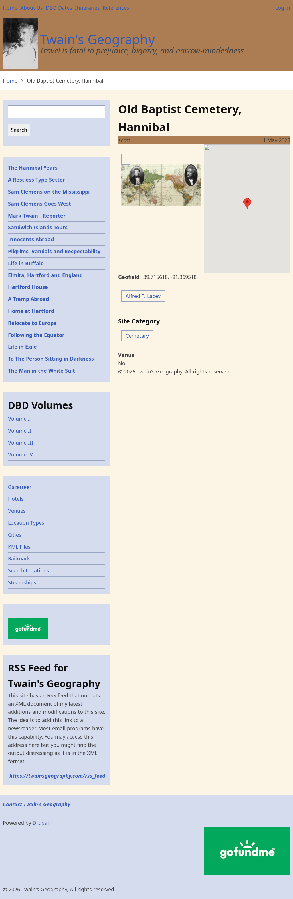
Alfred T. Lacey (143, 296)
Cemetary (137, 335)
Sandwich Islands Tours (38, 227)
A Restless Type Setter (36, 179)
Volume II (19, 430)
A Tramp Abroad (28, 298)
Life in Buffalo (26, 263)
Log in (282, 7)
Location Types (26, 522)
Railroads (19, 558)
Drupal (41, 822)
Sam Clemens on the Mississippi (49, 191)
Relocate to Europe (32, 322)
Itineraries (87, 7)
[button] (247, 203)
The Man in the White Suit (41, 370)
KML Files (19, 546)
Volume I (19, 418)
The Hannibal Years (33, 167)
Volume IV (20, 454)
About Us (31, 7)
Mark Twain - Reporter (37, 215)
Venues (17, 510)
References (116, 7)
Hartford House (28, 286)
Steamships (22, 582)
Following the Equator (36, 334)
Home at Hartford (31, 310)
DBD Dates (59, 7)
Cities (14, 534)
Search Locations (28, 570)
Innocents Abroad (31, 239)
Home (10, 7)
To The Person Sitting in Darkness (51, 358)
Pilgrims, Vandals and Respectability (54, 251)
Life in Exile (22, 346)
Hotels (16, 498)
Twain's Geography (97, 39)
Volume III (20, 442)
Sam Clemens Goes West (39, 203)
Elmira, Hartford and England (45, 275)
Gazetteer (19, 487)
